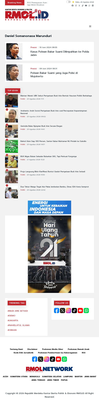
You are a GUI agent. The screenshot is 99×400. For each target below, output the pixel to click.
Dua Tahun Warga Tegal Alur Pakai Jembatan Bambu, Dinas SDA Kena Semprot (54, 187)
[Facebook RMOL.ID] (56, 310)
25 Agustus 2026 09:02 (36, 116)
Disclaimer (32, 349)
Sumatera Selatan (51, 376)
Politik (22, 99)
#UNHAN (12, 330)
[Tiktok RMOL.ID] (74, 310)
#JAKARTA (13, 320)
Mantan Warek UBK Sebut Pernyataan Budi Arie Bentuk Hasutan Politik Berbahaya (56, 96)
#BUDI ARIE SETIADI (18, 310)
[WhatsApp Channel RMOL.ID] (86, 310)
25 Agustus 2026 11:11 (35, 99)
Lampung (68, 376)
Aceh (5, 376)
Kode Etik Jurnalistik (23, 352)
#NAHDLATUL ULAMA (19, 325)
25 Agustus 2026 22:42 (36, 190)
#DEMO (11, 315)
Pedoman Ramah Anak (78, 349)
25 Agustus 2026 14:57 (36, 144)
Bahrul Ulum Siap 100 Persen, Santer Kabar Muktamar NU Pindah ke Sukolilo (53, 141)
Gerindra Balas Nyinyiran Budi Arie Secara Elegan (41, 126)
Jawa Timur (53, 380)
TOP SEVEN (12, 90)
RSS (83, 352)
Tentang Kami (16, 349)
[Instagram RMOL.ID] (68, 310)
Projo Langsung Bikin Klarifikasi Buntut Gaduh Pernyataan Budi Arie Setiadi (52, 171)
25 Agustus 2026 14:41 (36, 129)
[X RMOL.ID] (62, 310)
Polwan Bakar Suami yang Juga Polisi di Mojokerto (54, 74)
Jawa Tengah (38, 380)
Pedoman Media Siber (52, 349)
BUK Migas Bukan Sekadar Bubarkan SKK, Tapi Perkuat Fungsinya (48, 156)
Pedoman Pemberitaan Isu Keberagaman (57, 352)
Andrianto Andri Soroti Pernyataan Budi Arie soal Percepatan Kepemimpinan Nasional (53, 112)
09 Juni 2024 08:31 (48, 68)
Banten (78, 376)
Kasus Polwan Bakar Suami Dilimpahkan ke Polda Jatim (60, 53)
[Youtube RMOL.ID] (80, 310)
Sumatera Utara (19, 376)
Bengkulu (35, 376)
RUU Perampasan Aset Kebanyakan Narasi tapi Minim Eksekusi (45, 4)
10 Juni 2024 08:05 (48, 47)
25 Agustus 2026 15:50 (36, 175)
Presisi (34, 47)
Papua (64, 380)
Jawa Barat (90, 376)
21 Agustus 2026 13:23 (35, 159)
